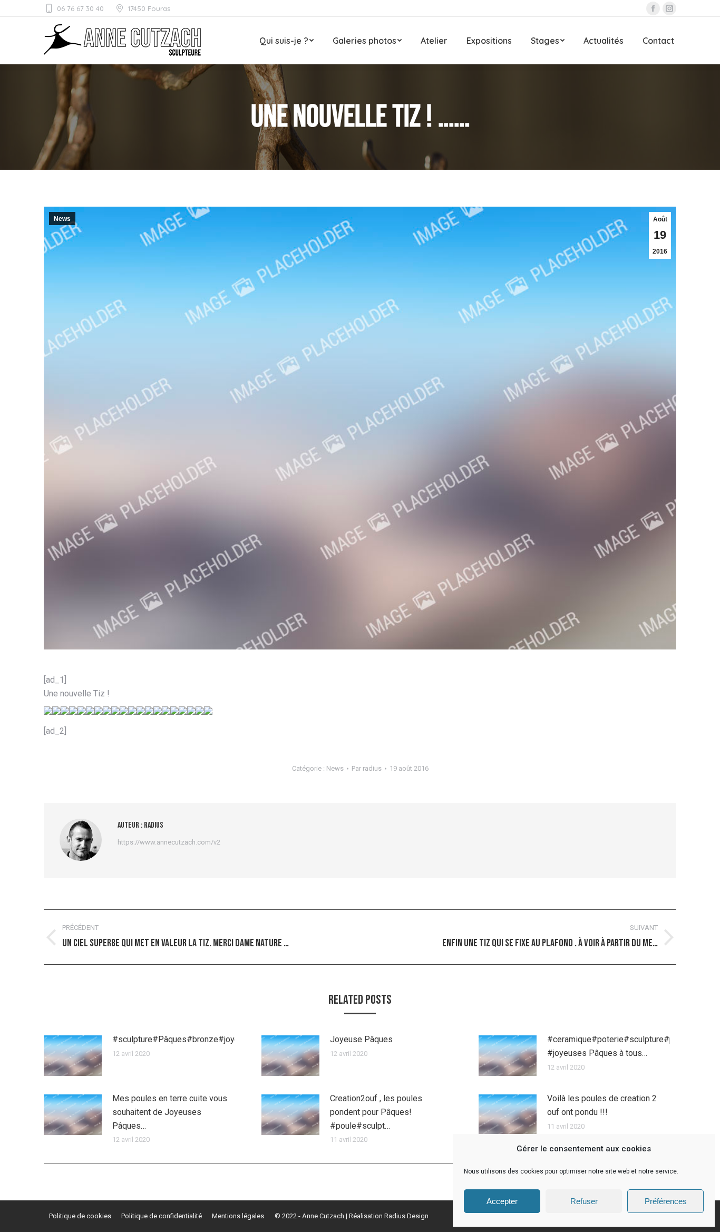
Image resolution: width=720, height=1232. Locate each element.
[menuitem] (286, 40)
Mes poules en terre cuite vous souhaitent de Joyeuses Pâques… (169, 1111)
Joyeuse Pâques (361, 1039)
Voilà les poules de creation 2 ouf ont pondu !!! (602, 1105)
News (62, 218)
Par (367, 768)
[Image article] (73, 1055)
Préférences (666, 1201)
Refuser (584, 1201)
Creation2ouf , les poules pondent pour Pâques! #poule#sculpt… (376, 1111)
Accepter (502, 1201)
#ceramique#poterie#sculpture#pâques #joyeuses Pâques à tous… (622, 1046)
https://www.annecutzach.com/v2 (169, 842)
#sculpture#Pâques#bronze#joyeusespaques (198, 1039)
